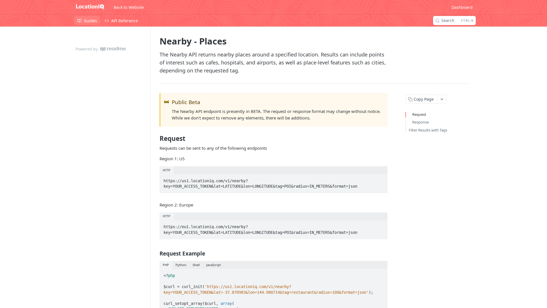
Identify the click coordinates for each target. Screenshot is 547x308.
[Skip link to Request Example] (155, 253)
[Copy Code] (380, 179)
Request (419, 114)
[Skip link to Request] (155, 138)
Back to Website (129, 7)
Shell (196, 265)
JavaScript (213, 265)
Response (420, 122)
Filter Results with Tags (428, 130)
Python (180, 265)
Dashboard (462, 7)
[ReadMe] (113, 49)
